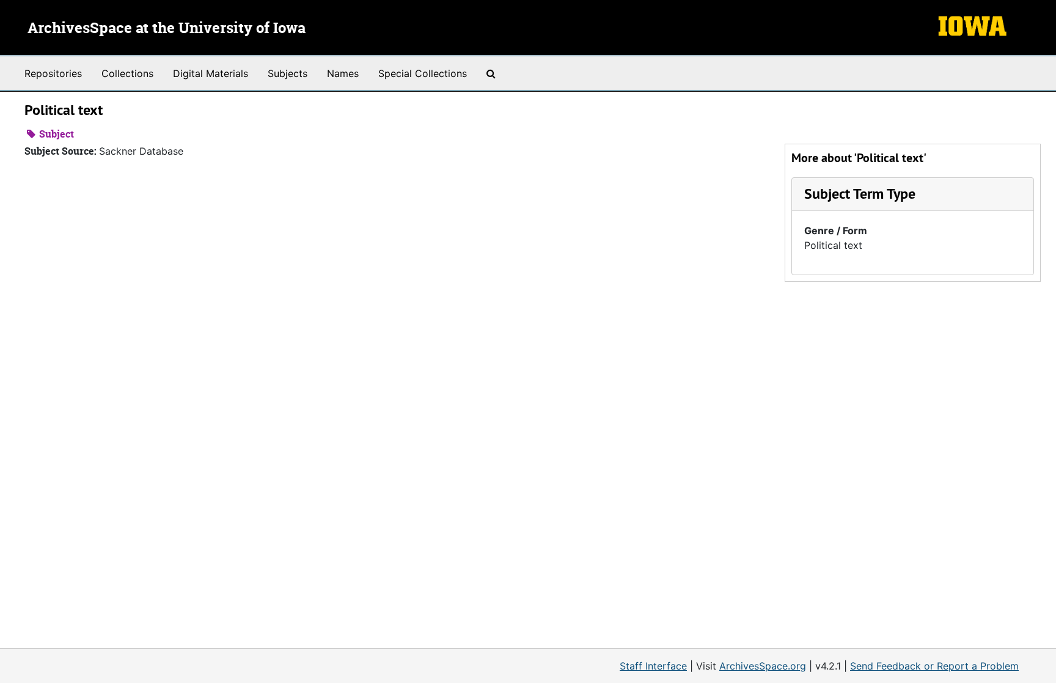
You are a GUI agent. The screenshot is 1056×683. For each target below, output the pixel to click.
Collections (127, 73)
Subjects (287, 73)
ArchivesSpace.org (762, 666)
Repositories (53, 73)
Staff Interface (653, 666)
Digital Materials (210, 73)
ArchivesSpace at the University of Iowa (167, 29)
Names (343, 73)
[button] (859, 193)
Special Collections (422, 73)
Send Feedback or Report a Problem (934, 666)
